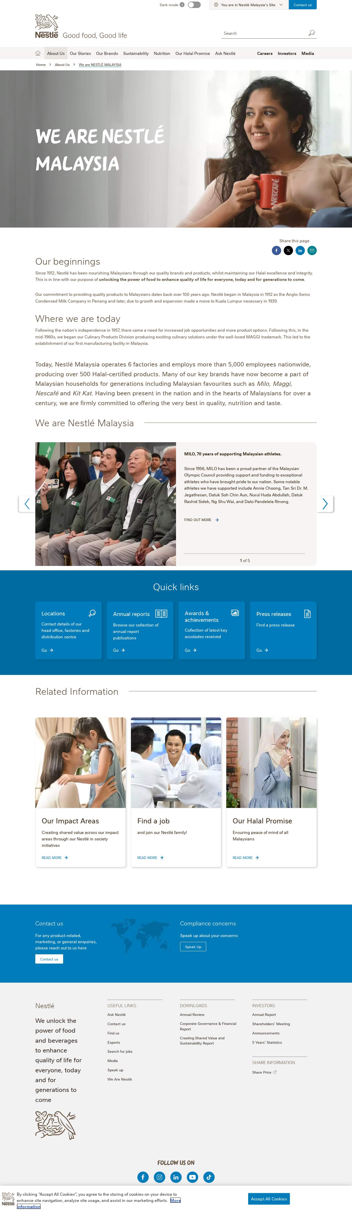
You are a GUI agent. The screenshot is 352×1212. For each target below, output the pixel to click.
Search (311, 33)
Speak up (115, 1069)
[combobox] (262, 32)
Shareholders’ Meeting (271, 1023)
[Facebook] (143, 1177)
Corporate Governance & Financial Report (208, 1026)
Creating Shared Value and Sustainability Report (202, 1040)
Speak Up (193, 946)
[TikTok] (209, 1177)
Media (112, 1060)
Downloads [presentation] (193, 1005)
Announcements (266, 1033)
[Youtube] (192, 1177)
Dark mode (169, 4)
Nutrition (162, 53)
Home (37, 53)
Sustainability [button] (136, 53)
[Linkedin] (176, 1177)
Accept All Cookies (269, 1198)
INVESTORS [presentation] (263, 1005)
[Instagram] (159, 1177)
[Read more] (105, 504)
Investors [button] (287, 53)
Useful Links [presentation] (121, 1005)
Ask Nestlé (225, 53)
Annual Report (264, 1014)
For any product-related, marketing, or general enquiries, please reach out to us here (66, 941)
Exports (113, 1042)
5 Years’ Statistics (267, 1042)
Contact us (303, 4)
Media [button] (307, 53)
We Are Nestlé (119, 1079)
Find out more (198, 519)
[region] (176, 1199)
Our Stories (80, 53)
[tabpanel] (176, 504)
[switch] (194, 5)
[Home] (82, 26)
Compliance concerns (208, 923)
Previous (27, 504)
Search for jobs (119, 1051)
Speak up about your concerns (209, 935)
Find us (113, 1033)
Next (325, 504)
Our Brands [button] (107, 53)
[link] (217, 520)
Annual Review (192, 1014)
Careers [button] (265, 53)
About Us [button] (56, 53)
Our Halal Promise (192, 53)
